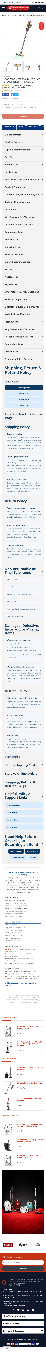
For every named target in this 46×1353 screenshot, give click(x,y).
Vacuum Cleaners (30, 107)
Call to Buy (21, 1088)
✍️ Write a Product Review (13, 91)
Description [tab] (9, 126)
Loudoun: (8, 954)
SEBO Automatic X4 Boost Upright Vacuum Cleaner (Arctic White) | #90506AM (29, 1044)
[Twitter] (18, 1309)
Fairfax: (8, 949)
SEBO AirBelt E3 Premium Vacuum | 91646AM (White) (30, 1027)
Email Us (33, 858)
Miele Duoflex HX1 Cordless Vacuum (30, 1083)
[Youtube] (33, 1309)
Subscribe (23, 1269)
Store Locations (12, 827)
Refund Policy (24, 399)
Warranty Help (32, 851)
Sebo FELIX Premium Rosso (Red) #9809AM (29, 1099)
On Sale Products (9, 1058)
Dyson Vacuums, (18, 107)
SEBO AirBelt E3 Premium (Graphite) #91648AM (30, 1068)
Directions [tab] (33, 126)
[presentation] (3, 1244)
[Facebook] (13, 1309)
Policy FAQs (24, 405)
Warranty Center (13, 820)
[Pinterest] (28, 1309)
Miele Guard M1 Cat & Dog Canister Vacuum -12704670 (30, 1141)
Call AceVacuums (18, 858)
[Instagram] (23, 1309)
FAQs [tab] (21, 126)
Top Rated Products (10, 1115)
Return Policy (24, 394)
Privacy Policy (12, 813)
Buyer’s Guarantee (13, 805)
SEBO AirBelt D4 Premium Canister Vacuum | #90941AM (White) (29, 1125)
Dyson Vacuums (6, 76)
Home (4, 15)
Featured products (9, 1017)
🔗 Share (41, 26)
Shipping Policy (24, 388)
